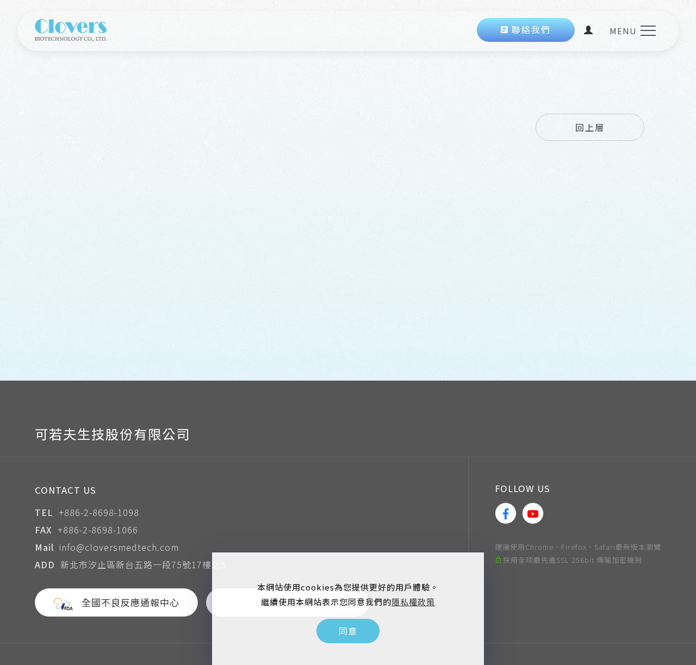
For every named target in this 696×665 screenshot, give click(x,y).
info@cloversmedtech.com (119, 547)
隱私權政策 (413, 601)
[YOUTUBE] (533, 513)
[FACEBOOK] (506, 513)
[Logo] (71, 28)
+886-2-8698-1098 (99, 512)
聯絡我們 (531, 29)
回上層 (590, 127)
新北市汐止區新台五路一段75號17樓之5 (143, 564)
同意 (348, 630)
